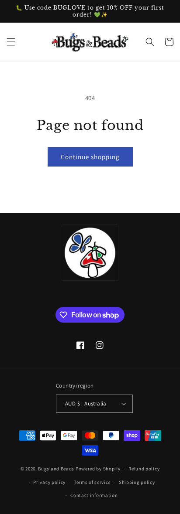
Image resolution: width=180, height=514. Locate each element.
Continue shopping (90, 157)
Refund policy (143, 469)
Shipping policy (137, 482)
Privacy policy (49, 482)
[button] (11, 41)
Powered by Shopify (98, 469)
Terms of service (92, 482)
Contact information (94, 495)
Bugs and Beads (56, 469)
